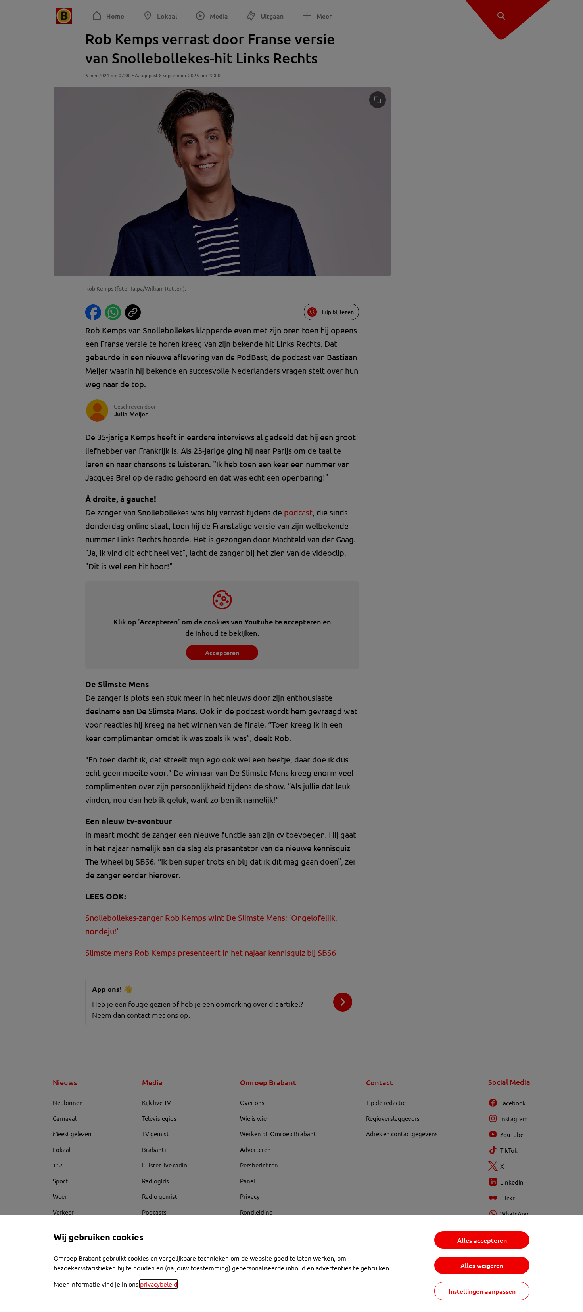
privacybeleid (158, 1284)
